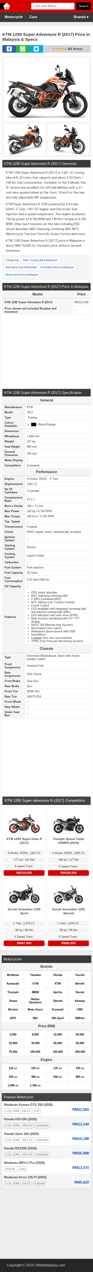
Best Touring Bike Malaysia (40, 260)
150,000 (58, 1051)
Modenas (13, 975)
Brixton (13, 1009)
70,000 (13, 1051)
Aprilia (57, 992)
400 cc (35, 1076)
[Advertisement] (46, 351)
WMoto (80, 1018)
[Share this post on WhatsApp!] (22, 51)
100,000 (35, 1051)
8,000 (35, 1034)
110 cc (13, 1068)
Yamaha (35, 975)
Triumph (13, 992)
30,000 (35, 1043)
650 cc (57, 1076)
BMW (35, 992)
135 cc (57, 1068)
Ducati (80, 992)
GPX (13, 1018)
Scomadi (58, 1009)
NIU (35, 1018)
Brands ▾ (81, 17)
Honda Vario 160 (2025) (21, 1134)
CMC (80, 1009)
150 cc (80, 1068)
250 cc (13, 1076)
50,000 (80, 1043)
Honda (57, 975)
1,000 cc (13, 1085)
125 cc (35, 1068)
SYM (35, 983)
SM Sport (57, 1018)
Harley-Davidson (35, 1000)
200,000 (80, 1051)
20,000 (80, 1034)
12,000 (57, 1034)
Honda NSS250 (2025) (20, 1148)
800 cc (80, 1076)
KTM (58, 983)
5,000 (13, 1034)
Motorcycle (14, 17)
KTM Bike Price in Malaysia (57, 267)
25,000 (13, 1043)
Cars (33, 17)
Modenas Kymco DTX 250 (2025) (28, 1104)
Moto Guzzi (35, 1009)
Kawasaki (13, 983)
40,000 (57, 1043)
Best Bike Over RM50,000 (21, 267)
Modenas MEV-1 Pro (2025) (24, 1163)
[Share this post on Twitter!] (36, 51)
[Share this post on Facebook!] (9, 51)
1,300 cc (35, 1085)
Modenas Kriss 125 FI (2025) (25, 1177)
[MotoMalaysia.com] (5, 9)
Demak (57, 1000)
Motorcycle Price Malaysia (22, 274)
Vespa (13, 1000)
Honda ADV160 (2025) (20, 1119)
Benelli (80, 983)
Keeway (80, 1000)
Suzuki (80, 975)
